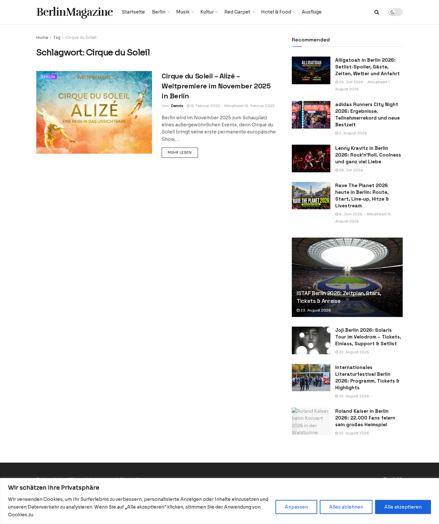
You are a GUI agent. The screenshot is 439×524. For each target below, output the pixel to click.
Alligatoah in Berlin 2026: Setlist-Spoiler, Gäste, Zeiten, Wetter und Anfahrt (367, 67)
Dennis (177, 106)
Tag (56, 37)
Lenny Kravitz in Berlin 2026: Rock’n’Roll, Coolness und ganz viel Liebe (368, 155)
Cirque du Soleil (81, 37)
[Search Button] (376, 12)
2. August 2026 (352, 133)
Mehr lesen (183, 152)
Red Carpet (237, 12)
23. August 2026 (315, 310)
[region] (219, 501)
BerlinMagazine (74, 12)
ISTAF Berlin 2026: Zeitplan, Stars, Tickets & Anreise (339, 297)
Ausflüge (312, 12)
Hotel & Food (276, 12)
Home (42, 37)
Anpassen (296, 507)
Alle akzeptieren (403, 507)
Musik (183, 12)
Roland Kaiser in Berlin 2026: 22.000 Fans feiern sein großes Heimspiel (365, 418)
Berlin (159, 12)
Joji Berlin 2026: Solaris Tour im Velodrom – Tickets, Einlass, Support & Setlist (368, 337)
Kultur (207, 12)
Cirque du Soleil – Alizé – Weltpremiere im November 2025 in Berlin (216, 85)
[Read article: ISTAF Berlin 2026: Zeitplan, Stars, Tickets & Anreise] (347, 277)
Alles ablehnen (346, 507)
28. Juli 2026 (350, 170)
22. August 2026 (353, 352)
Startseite (133, 12)
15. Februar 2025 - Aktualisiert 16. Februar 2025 (232, 106)
